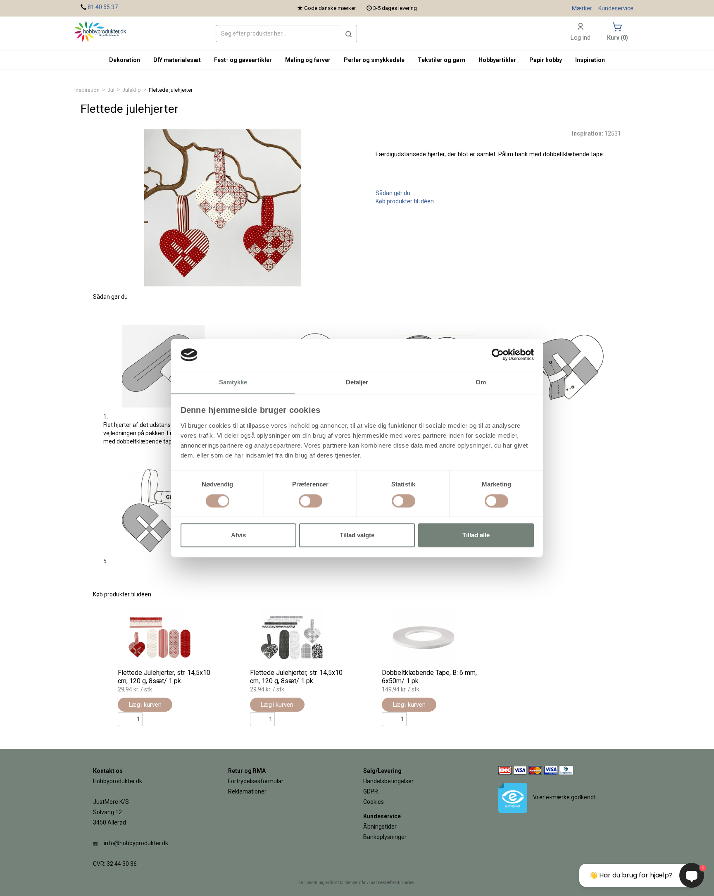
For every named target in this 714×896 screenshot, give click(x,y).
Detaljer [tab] (357, 382)
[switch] (310, 501)
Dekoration (124, 60)
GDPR (370, 791)
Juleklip (131, 90)
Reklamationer (247, 791)
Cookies (373, 801)
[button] (348, 33)
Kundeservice (615, 8)
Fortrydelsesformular (255, 781)
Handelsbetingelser (388, 781)
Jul (110, 90)
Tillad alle (476, 535)
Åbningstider (380, 826)
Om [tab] (481, 382)
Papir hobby (545, 60)
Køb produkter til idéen (405, 201)
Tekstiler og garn (441, 60)
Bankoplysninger (385, 837)
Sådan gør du (393, 193)
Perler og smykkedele (374, 60)
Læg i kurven (145, 704)
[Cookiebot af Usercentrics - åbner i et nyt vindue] (498, 355)
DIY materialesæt (177, 60)
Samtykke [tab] (233, 382)
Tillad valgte (357, 535)
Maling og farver (308, 60)
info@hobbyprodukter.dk (136, 843)
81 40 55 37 (103, 7)
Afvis (238, 535)
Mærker (582, 8)
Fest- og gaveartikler (243, 60)
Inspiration (87, 90)
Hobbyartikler (497, 60)
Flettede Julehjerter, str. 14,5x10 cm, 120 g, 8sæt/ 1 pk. (164, 677)
